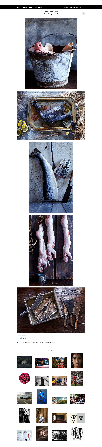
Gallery (25, 7)
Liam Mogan (19, 335)
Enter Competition (38, 7)
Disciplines (19, 7)
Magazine (31, 7)
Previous (18, 13)
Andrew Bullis (19, 338)
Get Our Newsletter (74, 7)
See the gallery (20, 345)
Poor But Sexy (19, 339)
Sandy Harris (19, 337)
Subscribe (66, 7)
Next (22, 13)
